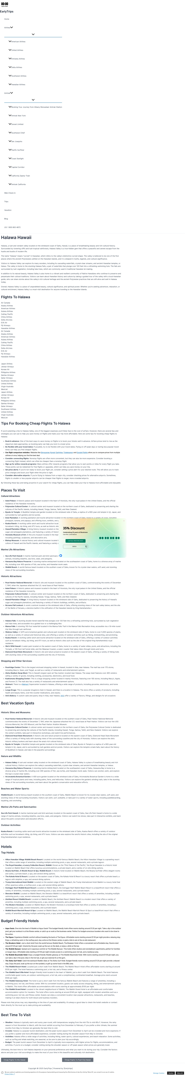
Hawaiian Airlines (18, 84)
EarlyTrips (6, 11)
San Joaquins (16, 141)
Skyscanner (45, 453)
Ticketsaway (68, 453)
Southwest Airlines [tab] (8, 381)
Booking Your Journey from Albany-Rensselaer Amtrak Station (36, 107)
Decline (171, 1073)
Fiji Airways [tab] (5, 325)
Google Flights (82, 453)
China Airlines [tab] (6, 317)
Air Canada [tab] (5, 303)
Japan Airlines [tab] (6, 364)
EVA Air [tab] (4, 323)
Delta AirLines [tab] (6, 320)
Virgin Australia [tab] (7, 386)
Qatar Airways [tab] (7, 378)
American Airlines (18, 41)
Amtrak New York (18, 116)
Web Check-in (10, 193)
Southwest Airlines (18, 76)
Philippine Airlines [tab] (8, 372)
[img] (2, 1072)
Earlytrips (59, 453)
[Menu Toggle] (33, 34)
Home (6, 19)
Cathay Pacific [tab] (7, 314)
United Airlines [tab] (7, 383)
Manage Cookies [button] (158, 1073)
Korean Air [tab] (5, 369)
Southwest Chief (18, 133)
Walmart (25, 684)
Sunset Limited (17, 124)
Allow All (180, 1073)
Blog (6, 219)
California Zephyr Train (20, 176)
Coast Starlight (17, 158)
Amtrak (7, 93)
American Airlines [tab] (8, 308)
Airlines (7, 28)
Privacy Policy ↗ (10, 1074)
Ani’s (62, 696)
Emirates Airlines (18, 59)
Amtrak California (18, 184)
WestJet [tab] (4, 389)
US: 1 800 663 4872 (12, 227)
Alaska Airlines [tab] (7, 306)
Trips (6, 201)
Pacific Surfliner (17, 150)
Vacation (7, 210)
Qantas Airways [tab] (7, 375)
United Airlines (17, 50)
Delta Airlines (16, 67)
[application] (11, 27)
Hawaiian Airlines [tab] (8, 328)
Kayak (52, 453)
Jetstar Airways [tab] (7, 367)
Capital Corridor (18, 167)
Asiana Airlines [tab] (7, 311)
